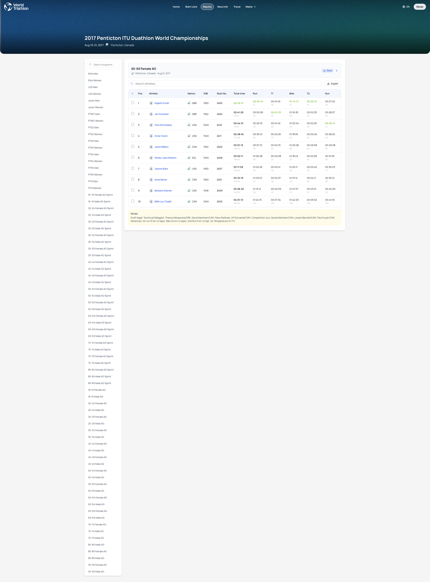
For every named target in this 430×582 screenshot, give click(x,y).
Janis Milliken (161, 146)
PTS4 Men (93, 154)
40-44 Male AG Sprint (99, 268)
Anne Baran (161, 179)
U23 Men (93, 87)
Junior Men (94, 100)
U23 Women (94, 93)
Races (419, 6)
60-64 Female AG (97, 497)
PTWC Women (95, 120)
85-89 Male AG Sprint (99, 383)
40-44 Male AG (96, 450)
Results (207, 6)
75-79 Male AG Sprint (99, 363)
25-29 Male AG (96, 423)
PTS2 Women (95, 134)
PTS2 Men (93, 127)
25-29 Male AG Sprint (99, 228)
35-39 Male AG (96, 571)
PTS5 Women (95, 174)
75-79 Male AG (96, 537)
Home (176, 6)
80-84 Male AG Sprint (99, 376)
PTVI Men (93, 181)
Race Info (222, 6)
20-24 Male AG (96, 410)
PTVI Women (94, 188)
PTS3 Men (93, 140)
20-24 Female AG (97, 403)
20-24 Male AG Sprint (99, 214)
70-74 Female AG (97, 524)
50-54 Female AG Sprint (101, 288)
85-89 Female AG (97, 551)
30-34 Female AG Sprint (101, 235)
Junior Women (95, 107)
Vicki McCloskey (163, 124)
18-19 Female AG (97, 389)
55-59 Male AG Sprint (99, 309)
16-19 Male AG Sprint (99, 201)
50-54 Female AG (97, 470)
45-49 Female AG (97, 457)
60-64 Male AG (96, 504)
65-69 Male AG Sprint (100, 336)
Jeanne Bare (161, 168)
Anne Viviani (161, 135)
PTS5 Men (93, 167)
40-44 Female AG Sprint (101, 262)
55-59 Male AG (96, 490)
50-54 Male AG (96, 477)
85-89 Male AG (96, 558)
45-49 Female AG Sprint (101, 275)
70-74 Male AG (96, 531)
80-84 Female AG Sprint (101, 369)
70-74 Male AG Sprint (99, 349)
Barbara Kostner (163, 190)
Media (249, 6)
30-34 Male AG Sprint (99, 241)
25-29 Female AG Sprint (101, 221)
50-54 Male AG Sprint (99, 295)
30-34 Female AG (97, 430)
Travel (237, 6)
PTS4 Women (95, 161)
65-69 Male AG (96, 517)
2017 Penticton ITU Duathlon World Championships (146, 37)
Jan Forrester (162, 114)
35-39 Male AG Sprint (99, 255)
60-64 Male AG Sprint (100, 322)
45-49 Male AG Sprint (99, 282)
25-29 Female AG (97, 416)
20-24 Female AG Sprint (101, 208)
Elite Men (93, 73)
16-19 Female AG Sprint (100, 194)
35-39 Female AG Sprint (101, 248)
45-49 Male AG (96, 463)
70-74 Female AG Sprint (100, 342)
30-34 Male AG (96, 437)
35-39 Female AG (97, 564)
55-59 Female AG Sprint (101, 302)
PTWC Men (94, 114)
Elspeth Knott (162, 103)
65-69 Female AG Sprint (101, 329)
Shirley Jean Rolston (165, 157)
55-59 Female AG (97, 484)
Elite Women (94, 80)
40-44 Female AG (97, 443)
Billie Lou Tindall (163, 201)
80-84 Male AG (96, 544)
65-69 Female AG (97, 511)
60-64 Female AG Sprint (101, 315)
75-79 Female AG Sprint (100, 356)
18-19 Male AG (95, 396)
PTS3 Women (95, 147)
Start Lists (191, 6)
